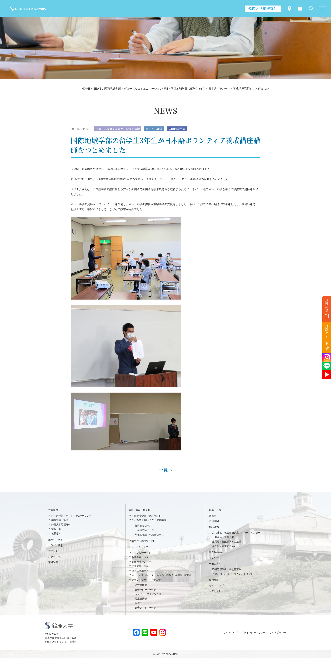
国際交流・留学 (140, 566)
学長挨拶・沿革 (59, 520)
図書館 (212, 515)
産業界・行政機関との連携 (226, 541)
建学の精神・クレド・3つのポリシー (71, 515)
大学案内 (53, 510)
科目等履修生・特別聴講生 (226, 569)
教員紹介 (56, 533)
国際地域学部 (176, 129)
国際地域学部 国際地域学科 (146, 515)
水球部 (138, 603)
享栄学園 (53, 562)
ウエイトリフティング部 (148, 594)
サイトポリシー (277, 632)
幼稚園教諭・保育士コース (149, 534)
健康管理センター (141, 561)
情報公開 (56, 529)
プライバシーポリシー (253, 632)
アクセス (53, 551)
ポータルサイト (56, 539)
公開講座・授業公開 (223, 537)
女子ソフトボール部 (146, 607)
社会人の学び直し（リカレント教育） (232, 573)
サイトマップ (216, 585)
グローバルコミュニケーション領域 (118, 129)
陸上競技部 (141, 598)
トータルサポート (141, 552)
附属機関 (214, 521)
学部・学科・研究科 (139, 510)
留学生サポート (140, 570)
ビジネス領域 (154, 129)
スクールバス (55, 556)
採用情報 (214, 580)
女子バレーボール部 (146, 589)
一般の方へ (215, 563)
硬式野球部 (141, 585)
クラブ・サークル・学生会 (146, 579)
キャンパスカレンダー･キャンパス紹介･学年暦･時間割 (161, 575)
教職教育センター (141, 557)
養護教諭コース (143, 525)
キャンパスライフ (138, 547)
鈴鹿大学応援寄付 (262, 8)
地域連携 (214, 526)
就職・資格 (215, 510)
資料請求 (326, 305)
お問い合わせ (216, 591)
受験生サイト (326, 335)
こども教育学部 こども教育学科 (149, 520)
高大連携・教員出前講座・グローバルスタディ (237, 532)
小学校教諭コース (144, 530)
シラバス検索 (55, 545)
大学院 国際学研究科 (143, 540)
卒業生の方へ (216, 552)
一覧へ (165, 469)
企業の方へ (215, 557)
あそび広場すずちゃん (224, 546)
